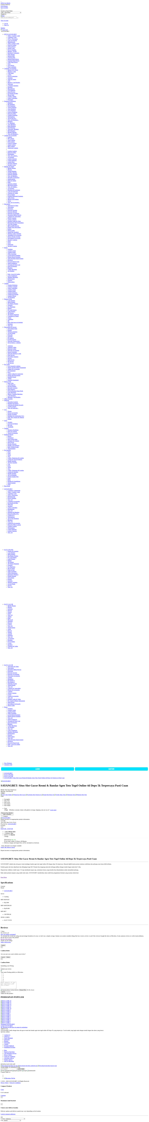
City (2, 1120)
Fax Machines (11, 307)
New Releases (8, 763)
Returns (6, 1041)
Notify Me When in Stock (8, 847)
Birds (9, 480)
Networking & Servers (10, 327)
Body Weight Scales (13, 447)
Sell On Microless (9, 1061)
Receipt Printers (12, 386)
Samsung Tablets (12, 184)
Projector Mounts (12, 212)
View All (10, 325)
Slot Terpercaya (37, 794)
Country (3, 1118)
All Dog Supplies (12, 462)
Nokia (9, 613)
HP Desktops (11, 104)
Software (6, 400)
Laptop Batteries (12, 160)
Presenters (10, 99)
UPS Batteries (11, 90)
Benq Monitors (12, 126)
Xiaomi (10, 612)
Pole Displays (11, 389)
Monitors (10, 121)
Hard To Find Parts (9, 1052)
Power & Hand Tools (13, 261)
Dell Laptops (11, 141)
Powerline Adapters (13, 356)
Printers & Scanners (13, 551)
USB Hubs (11, 73)
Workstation (11, 154)
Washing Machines (13, 277)
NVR (9, 243)
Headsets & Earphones (14, 190)
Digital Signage (12, 576)
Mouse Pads (11, 95)
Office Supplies (8, 399)
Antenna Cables (12, 347)
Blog (5, 1050)
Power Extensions (12, 76)
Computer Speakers (13, 85)
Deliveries (7, 1039)
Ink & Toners (11, 568)
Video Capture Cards (13, 43)
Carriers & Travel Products (15, 459)
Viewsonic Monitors (13, 129)
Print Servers (11, 355)
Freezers (10, 280)
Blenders (10, 268)
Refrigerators (11, 279)
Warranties (7, 1042)
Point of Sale (7, 381)
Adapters (10, 78)
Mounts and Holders (13, 199)
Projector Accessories (13, 213)
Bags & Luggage (12, 431)
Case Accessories (12, 40)
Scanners (10, 305)
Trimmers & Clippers (13, 441)
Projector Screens (12, 210)
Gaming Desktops (12, 115)
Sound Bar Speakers (13, 232)
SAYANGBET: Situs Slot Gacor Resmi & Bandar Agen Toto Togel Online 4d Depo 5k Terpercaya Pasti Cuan (34, 778)
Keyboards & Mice (13, 93)
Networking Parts (12, 328)
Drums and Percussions (14, 375)
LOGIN (37, 769)
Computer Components (14, 490)
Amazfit (10, 634)
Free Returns (4, 6)
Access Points (11, 333)
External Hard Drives (13, 60)
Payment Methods (9, 1046)
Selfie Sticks (11, 198)
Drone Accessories (13, 413)
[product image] (6, 781)
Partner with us (8, 1059)
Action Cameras (12, 219)
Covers (9, 643)
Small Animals (12, 483)
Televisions (11, 207)
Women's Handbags (13, 430)
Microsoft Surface (12, 185)
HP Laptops (11, 138)
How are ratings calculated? (8, 934)
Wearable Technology (13, 177)
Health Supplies (12, 461)
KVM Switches (12, 339)
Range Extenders (12, 352)
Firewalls (10, 335)
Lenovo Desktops (12, 112)
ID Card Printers (12, 310)
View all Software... (13, 408)
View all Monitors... (13, 134)
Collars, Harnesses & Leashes (16, 458)
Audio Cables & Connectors (15, 374)
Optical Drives (12, 46)
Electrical (10, 260)
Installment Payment (9, 1047)
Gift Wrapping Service (10, 1053)
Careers (6, 1044)
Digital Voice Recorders (14, 227)
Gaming (6, 283)
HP (8, 321)
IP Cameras (11, 338)
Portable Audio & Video (14, 221)
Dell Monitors (11, 127)
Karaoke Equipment (13, 380)
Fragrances (11, 437)
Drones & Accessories (14, 690)
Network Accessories (13, 350)
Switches (10, 336)
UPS (9, 81)
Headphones (11, 509)
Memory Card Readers (14, 82)
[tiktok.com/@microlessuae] (9, 1078)
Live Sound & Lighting (14, 366)
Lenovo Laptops (12, 143)
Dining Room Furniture (14, 257)
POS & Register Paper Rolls (15, 391)
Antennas (10, 346)
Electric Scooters (12, 414)
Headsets (10, 87)
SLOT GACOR (8, 604)
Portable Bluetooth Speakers (15, 196)
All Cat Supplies (12, 475)
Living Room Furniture (14, 255)
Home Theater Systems (14, 236)
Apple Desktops (12, 107)
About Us (6, 1036)
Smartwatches (11, 179)
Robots (9, 419)
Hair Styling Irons (12, 439)
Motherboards (11, 42)
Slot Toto (84, 794)
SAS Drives (11, 65)
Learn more (53, 810)
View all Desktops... (13, 120)
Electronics (7, 204)
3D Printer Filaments (13, 314)
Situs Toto (62, 794)
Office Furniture (12, 254)
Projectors (10, 208)
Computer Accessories (10, 68)
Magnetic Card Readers (14, 397)
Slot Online (8, 794)
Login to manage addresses (8, 1114)
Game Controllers (12, 98)
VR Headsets (11, 297)
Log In (6, 23)
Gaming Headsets (12, 293)
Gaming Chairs (12, 251)
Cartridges (10, 319)
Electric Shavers (12, 444)
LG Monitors (11, 123)
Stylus (9, 201)
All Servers (11, 363)
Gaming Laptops (12, 151)
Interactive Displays (13, 574)
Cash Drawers (11, 384)
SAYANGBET (8, 489)
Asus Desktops (12, 109)
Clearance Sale (8, 764)
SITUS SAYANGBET (10, 34)
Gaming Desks (12, 252)
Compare (5, 816)
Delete (8, 957)
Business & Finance (13, 403)
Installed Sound (12, 377)
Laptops (10, 137)
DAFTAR (111, 769)
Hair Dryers (11, 442)
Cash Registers (12, 395)
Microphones (11, 88)
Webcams (10, 84)
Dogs (9, 451)
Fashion (6, 428)
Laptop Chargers (12, 159)
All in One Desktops (13, 518)
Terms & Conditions (9, 1056)
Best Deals (7, 486)
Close (2, 1089)
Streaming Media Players (14, 215)
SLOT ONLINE (8, 549)
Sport (5, 420)
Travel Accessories (13, 433)
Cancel (3, 957)
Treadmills (10, 427)
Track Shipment (8, 1038)
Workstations (11, 117)
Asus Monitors (12, 124)
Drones (10, 411)
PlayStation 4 (11, 682)
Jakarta (5, 3)
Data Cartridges (12, 67)
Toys (5, 409)
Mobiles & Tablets (9, 166)
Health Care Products (13, 445)
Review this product (6, 939)
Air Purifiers (11, 271)
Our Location (4, 7)
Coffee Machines (12, 269)
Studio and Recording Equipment (17, 367)
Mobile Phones (12, 168)
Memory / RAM (12, 51)
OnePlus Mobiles (12, 173)
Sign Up (6, 25)
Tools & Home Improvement (15, 258)
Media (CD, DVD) (13, 70)
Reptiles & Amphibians (14, 481)
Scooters (10, 422)
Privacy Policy (8, 1055)
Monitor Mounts (12, 132)
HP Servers (11, 361)
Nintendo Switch (12, 683)
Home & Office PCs (13, 514)
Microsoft (10, 620)
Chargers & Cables (13, 193)
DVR (9, 241)
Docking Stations (12, 163)
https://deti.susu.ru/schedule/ (15, 322)
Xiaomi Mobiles (12, 171)
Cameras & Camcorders (14, 216)
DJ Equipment (11, 370)
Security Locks (12, 165)
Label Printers (11, 311)
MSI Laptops (11, 146)
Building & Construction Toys (16, 416)
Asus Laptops (11, 140)
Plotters (10, 308)
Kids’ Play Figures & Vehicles (16, 417)
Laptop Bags (11, 162)
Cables (9, 74)
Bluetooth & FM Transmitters (16, 222)
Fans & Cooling (12, 45)
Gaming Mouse (12, 296)
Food (9, 453)
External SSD (11, 57)
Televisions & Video (13, 666)
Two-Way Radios (12, 224)
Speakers (10, 506)
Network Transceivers (14, 341)
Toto (73, 794)
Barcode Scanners (12, 388)
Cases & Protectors (13, 191)
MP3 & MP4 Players (13, 226)
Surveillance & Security (14, 238)
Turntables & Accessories (14, 235)
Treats (9, 455)
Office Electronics (12, 573)
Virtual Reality (12, 685)
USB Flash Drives (13, 62)
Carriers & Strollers (13, 472)
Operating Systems (13, 402)
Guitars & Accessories (14, 369)
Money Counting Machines (15, 394)
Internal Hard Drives (13, 59)
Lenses (9, 694)
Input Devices (11, 92)
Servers (10, 358)
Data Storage (11, 54)
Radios (9, 229)
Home (6, 247)
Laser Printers (11, 300)
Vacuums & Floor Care (14, 265)
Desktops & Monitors (10, 101)
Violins (9, 378)
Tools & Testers (12, 79)
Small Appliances (12, 263)
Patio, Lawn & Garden (14, 274)
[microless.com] (2, 16)
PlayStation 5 (11, 680)
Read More (4, 877)
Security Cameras (12, 240)
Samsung (10, 324)
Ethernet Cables (12, 349)
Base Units (11, 383)
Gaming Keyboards (13, 294)
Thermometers (11, 448)
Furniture (10, 249)
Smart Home (11, 702)
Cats (9, 464)
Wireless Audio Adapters (14, 233)
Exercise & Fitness (13, 423)
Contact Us (7, 1035)
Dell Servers (11, 360)
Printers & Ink (8, 299)
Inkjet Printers (11, 302)
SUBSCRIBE (21, 1069)
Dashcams (10, 244)
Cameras (10, 691)
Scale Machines (12, 392)
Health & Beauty (8, 434)
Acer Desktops (12, 110)
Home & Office (12, 113)
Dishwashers (11, 282)
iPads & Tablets (12, 180)
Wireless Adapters (12, 332)
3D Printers (11, 313)
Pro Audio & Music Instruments (16, 701)
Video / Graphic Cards (14, 36)
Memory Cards (12, 71)
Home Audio (11, 230)
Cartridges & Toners (13, 316)
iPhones (10, 169)
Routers (10, 330)
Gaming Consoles (12, 286)
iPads (9, 182)
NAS (9, 64)
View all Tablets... (12, 187)
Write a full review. (6, 942)
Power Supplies (12, 50)
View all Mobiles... (13, 176)
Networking (11, 577)
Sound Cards (11, 48)
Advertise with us (9, 1058)
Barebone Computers (13, 53)
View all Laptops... (13, 155)
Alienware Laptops (13, 148)
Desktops (10, 103)
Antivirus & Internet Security (15, 405)
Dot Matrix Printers (13, 303)
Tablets (9, 616)
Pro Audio (7, 364)
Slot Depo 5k (50, 794)
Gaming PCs (11, 515)
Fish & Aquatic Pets (13, 476)
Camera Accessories (13, 696)
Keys (9, 372)
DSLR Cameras (12, 218)
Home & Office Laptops (14, 525)
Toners (9, 317)
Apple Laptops (12, 145)
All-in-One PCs (12, 118)
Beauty (9, 436)
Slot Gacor (22, 794)
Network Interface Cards (14, 353)
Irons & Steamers (12, 266)
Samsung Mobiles (12, 174)
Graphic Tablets (12, 96)
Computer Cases (12, 37)
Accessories (11, 157)
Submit (3, 945)
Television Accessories (14, 676)
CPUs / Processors (13, 39)
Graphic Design (12, 406)
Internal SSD (11, 56)
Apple (9, 629)
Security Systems (12, 246)
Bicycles (10, 425)
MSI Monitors (11, 131)
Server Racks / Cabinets (14, 342)
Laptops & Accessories (10, 135)
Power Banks (11, 194)
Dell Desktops (11, 106)
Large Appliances (12, 275)
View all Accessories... (14, 202)
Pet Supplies (7, 450)
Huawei (10, 610)
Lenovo (10, 624)
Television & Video (13, 205)
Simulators (10, 679)
